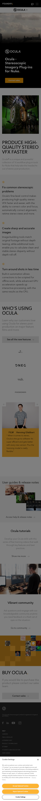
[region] (20, 779)
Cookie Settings (20, 797)
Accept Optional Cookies (20, 786)
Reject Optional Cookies (20, 791)
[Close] (38, 759)
